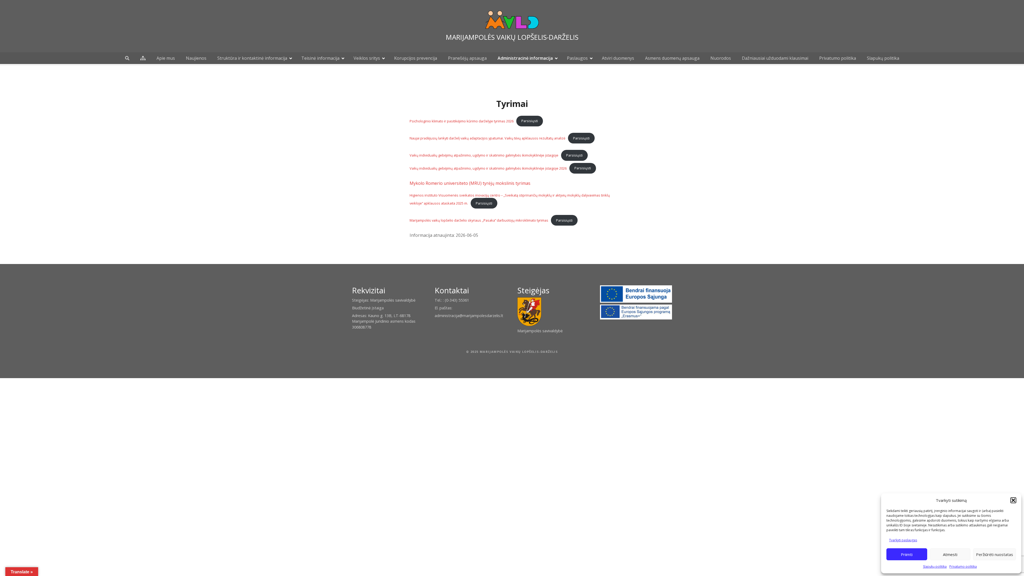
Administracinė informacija (525, 58)
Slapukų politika (935, 566)
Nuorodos (720, 58)
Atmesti (950, 554)
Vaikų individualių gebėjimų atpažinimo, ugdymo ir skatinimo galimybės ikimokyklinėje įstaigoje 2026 (488, 168)
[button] (1013, 500)
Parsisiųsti (529, 120)
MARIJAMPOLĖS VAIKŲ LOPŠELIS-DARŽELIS (512, 37)
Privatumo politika (963, 566)
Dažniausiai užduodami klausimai (775, 58)
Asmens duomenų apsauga (672, 58)
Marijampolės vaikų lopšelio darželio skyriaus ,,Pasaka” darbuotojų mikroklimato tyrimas (479, 220)
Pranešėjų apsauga (467, 58)
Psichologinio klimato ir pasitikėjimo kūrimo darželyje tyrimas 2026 (462, 120)
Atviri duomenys (618, 58)
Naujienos (196, 58)
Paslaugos (577, 58)
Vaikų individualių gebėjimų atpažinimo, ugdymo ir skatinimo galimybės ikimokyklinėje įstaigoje (484, 155)
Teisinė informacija (320, 58)
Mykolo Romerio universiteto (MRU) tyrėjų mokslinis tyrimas (470, 183)
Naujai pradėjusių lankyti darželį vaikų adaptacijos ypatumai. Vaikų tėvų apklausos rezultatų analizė (487, 138)
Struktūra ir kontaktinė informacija (252, 58)
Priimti (907, 554)
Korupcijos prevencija (415, 58)
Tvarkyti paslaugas (903, 540)
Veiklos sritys (367, 58)
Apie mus (166, 58)
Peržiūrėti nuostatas (994, 554)
